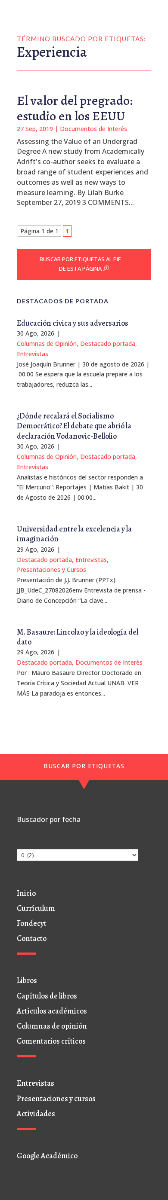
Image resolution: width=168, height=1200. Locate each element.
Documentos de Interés (93, 129)
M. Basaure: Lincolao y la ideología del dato (77, 637)
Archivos (28, 844)
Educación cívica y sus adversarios (72, 323)
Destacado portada (107, 343)
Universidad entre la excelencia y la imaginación (74, 534)
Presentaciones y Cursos (51, 569)
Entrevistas (32, 354)
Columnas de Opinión (47, 343)
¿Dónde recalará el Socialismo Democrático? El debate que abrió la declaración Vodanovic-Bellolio (74, 426)
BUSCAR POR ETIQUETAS (84, 766)
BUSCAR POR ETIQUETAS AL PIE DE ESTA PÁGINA (80, 263)
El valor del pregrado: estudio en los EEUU (75, 108)
